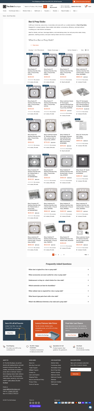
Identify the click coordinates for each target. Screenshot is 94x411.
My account (53, 7)
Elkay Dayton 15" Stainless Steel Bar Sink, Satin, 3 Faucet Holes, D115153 (34, 103)
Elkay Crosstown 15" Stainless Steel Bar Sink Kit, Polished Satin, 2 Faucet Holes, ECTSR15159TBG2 (34, 173)
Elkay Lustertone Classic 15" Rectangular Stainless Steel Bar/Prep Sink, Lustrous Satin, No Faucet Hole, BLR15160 (66, 104)
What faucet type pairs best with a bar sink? (43, 296)
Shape (6, 54)
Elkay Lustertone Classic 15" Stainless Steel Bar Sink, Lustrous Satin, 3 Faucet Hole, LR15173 (50, 137)
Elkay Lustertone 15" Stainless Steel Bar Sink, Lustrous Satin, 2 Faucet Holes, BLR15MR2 (82, 71)
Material (7, 35)
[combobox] (33, 6)
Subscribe (75, 374)
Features (7, 50)
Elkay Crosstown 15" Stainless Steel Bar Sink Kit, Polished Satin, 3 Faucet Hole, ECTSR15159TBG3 (34, 207)
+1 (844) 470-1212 (13, 391)
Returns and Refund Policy (36, 379)
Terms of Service (34, 384)
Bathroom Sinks (55, 375)
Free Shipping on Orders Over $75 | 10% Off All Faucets (47, 1)
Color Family (8, 30)
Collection (8, 74)
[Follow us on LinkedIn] (39, 403)
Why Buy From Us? (34, 365)
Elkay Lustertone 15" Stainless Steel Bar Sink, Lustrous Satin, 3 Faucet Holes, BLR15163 (82, 206)
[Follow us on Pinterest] (36, 403)
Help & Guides (65, 11)
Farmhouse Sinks (14, 11)
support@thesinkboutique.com (11, 389)
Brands (55, 11)
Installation (8, 59)
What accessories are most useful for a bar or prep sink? (47, 275)
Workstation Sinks (56, 367)
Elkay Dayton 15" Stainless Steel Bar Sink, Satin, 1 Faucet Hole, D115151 (50, 172)
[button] (90, 407)
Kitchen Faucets (55, 372)
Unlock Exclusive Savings (83, 1)
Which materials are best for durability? (42, 285)
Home (4, 11)
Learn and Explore (34, 375)
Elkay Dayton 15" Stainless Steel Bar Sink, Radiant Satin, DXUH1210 (66, 238)
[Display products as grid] (85, 50)
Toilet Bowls (54, 384)
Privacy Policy (33, 382)
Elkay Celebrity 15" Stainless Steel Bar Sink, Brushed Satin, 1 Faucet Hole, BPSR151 (66, 172)
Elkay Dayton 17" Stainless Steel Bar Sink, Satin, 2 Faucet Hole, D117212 (34, 71)
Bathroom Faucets (56, 377)
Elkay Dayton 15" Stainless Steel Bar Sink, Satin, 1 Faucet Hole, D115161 (34, 137)
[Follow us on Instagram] (33, 403)
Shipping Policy (33, 377)
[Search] (45, 6)
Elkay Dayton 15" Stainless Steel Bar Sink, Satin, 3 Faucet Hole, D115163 (50, 71)
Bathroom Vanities (56, 382)
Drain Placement (9, 64)
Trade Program (33, 367)
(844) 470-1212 (76, 6)
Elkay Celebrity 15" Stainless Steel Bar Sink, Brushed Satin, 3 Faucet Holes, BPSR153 (66, 206)
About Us (31, 363)
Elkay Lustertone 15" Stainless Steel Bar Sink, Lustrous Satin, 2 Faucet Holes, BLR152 (34, 239)
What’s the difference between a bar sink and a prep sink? (48, 302)
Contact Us (32, 372)
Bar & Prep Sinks (11, 16)
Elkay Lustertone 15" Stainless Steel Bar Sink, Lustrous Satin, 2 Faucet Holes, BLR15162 (50, 206)
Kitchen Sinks (26, 11)
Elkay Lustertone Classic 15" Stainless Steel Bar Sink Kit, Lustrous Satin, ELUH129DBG (82, 239)
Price (6, 25)
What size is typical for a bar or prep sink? (43, 269)
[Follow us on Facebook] (30, 403)
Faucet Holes (8, 79)
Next (86, 254)
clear (20, 44)
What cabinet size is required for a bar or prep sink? (46, 291)
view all (19, 20)
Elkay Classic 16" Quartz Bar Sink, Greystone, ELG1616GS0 (82, 171)
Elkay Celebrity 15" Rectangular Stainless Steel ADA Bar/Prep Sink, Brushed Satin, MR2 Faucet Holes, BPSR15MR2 (66, 139)
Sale (74, 11)
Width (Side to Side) (10, 40)
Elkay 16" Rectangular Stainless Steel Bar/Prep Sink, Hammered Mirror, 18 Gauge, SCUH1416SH (82, 103)
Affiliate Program (33, 370)
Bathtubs (53, 379)
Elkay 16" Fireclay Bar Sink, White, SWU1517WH (82, 136)
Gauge (7, 69)
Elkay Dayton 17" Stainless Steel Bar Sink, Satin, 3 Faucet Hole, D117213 (50, 103)
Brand (6, 45)
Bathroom (37, 11)
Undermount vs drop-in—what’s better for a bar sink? (46, 280)
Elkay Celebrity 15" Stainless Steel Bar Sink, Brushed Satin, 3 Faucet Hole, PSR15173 (50, 239)
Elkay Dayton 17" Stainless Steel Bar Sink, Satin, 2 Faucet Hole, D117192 (66, 71)
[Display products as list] (88, 50)
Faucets (46, 11)
